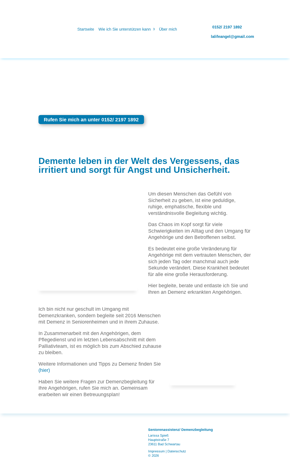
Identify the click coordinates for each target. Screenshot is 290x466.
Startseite (85, 29)
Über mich (168, 29)
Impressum (156, 451)
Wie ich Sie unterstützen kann (124, 29)
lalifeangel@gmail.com (232, 36)
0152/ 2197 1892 (227, 27)
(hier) (44, 370)
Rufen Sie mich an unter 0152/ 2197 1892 (91, 119)
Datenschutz (176, 451)
